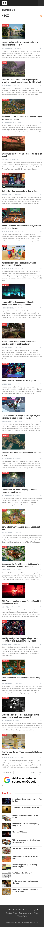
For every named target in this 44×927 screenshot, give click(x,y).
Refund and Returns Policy (28, 913)
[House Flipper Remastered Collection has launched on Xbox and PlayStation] (13, 330)
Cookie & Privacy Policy (31, 910)
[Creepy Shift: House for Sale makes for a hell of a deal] (13, 143)
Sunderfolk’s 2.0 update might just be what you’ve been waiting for (19, 491)
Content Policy (11, 913)
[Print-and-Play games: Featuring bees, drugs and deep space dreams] (6, 826)
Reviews (5, 25)
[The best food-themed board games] (6, 850)
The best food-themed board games (24, 848)
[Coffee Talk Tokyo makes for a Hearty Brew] (13, 180)
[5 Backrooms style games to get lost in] (6, 809)
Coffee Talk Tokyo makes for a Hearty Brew (20, 191)
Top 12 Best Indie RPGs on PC (22, 873)
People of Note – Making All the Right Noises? (21, 380)
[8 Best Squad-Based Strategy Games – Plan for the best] (6, 801)
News (4, 62)
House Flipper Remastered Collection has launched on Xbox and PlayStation (19, 342)
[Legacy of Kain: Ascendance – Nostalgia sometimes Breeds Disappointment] (13, 291)
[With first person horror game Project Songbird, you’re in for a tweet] (13, 590)
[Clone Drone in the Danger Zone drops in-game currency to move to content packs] (13, 404)
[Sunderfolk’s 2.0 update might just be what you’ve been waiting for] (13, 479)
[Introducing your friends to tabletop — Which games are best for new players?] (6, 891)
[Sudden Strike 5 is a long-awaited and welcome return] (13, 442)
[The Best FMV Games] (6, 834)
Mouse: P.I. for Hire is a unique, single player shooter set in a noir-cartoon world (20, 716)
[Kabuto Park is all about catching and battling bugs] (13, 667)
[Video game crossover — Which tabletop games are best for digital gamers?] (6, 842)
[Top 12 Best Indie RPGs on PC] (6, 875)
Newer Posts (35, 772)
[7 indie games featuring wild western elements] (6, 883)
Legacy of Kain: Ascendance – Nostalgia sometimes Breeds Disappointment (19, 303)
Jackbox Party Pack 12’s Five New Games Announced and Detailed (19, 264)
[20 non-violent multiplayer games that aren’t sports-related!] (6, 859)
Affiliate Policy (22, 916)
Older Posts (8, 772)
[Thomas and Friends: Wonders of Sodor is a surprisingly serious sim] (13, 31)
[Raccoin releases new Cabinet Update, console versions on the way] (13, 215)
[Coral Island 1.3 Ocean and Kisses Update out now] (13, 516)
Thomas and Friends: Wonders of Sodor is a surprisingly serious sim (20, 43)
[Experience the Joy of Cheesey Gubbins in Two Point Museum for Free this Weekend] (13, 553)
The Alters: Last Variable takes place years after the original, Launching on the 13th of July (22, 80)
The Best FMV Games (19, 832)
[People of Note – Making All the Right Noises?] (13, 370)
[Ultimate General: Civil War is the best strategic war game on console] (13, 106)
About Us (8, 910)
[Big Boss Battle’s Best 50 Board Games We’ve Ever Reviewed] (6, 818)
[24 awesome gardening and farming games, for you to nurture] (6, 867)
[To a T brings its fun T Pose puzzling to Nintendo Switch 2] (13, 741)
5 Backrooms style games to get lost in (25, 807)
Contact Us (17, 910)
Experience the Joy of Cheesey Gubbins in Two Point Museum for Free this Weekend (21, 565)
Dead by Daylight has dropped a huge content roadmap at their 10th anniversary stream (20, 639)
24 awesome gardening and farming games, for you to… (24, 866)
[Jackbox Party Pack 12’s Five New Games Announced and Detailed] (13, 252)
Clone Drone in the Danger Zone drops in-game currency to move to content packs (21, 416)
